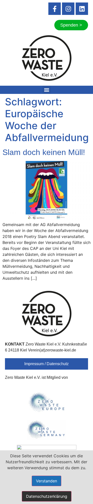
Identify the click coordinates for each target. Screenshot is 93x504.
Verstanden (46, 480)
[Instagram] (68, 8)
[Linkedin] (82, 8)
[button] (46, 90)
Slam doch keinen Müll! (43, 152)
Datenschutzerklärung (46, 496)
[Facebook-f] (54, 8)
